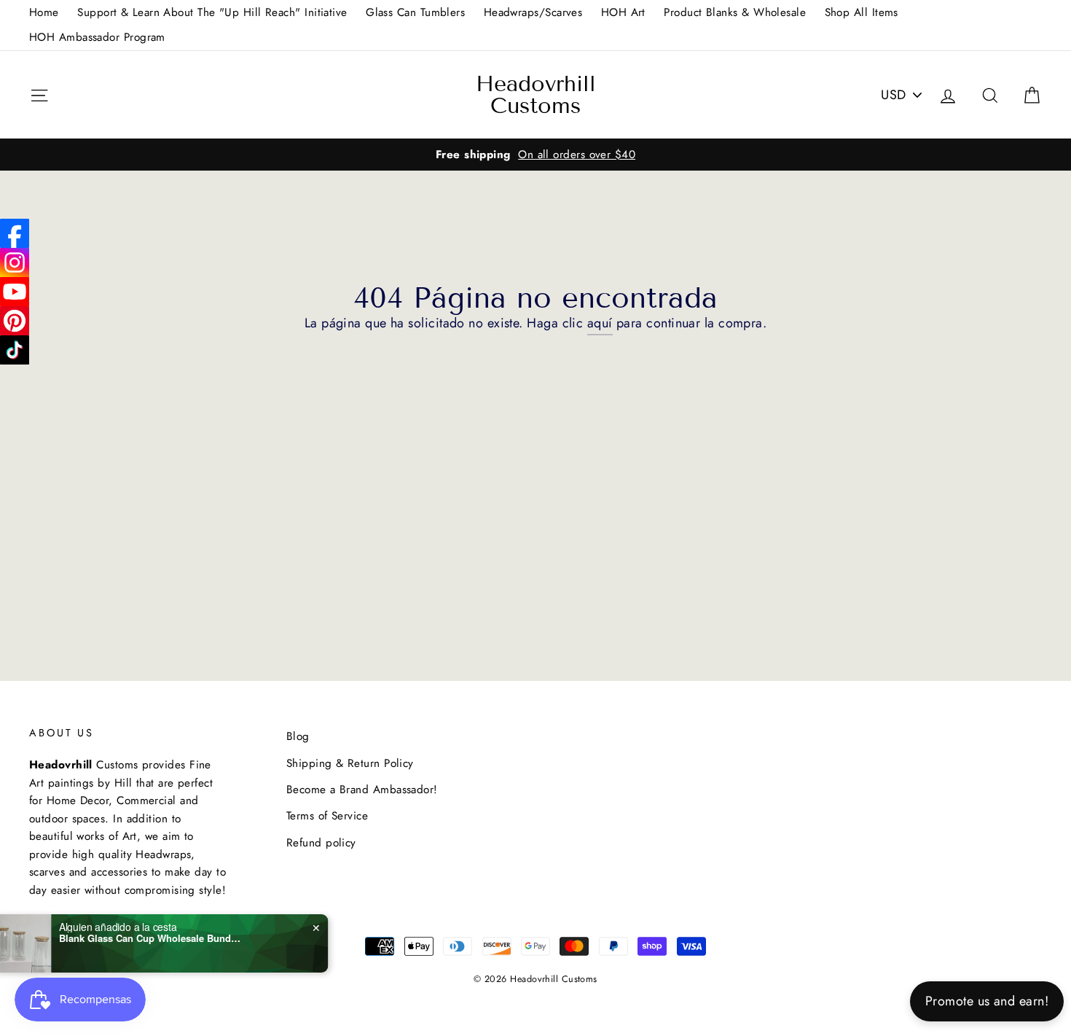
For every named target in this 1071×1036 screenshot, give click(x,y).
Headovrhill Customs (536, 95)
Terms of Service (327, 816)
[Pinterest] (14, 320)
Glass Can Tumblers (415, 12)
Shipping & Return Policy (350, 763)
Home (44, 12)
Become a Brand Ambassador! (362, 790)
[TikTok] (14, 350)
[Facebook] (14, 233)
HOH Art (623, 12)
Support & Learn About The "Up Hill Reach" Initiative (212, 12)
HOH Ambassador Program (97, 37)
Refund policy (321, 843)
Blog (298, 736)
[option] (535, 154)
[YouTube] (14, 291)
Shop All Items (861, 12)
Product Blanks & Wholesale (735, 12)
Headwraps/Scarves (533, 12)
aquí (600, 322)
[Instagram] (14, 262)
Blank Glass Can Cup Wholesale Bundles (178, 938)
